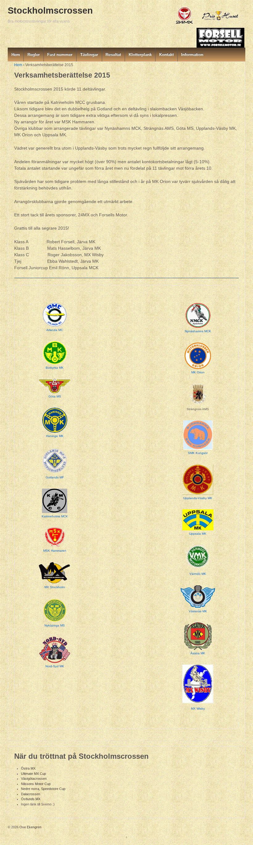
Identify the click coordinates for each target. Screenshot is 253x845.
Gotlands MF (55, 477)
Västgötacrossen (34, 778)
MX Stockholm (54, 587)
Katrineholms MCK (55, 516)
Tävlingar (89, 54)
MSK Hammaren (54, 550)
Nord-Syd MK (54, 666)
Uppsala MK (197, 533)
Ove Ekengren (30, 827)
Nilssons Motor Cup (36, 784)
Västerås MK (198, 611)
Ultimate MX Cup (33, 773)
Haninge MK (55, 436)
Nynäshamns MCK (198, 331)
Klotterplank (140, 54)
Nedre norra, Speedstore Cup (43, 789)
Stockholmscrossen (50, 10)
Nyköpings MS (54, 625)
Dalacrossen (30, 794)
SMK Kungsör (198, 453)
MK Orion (198, 372)
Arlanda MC (54, 330)
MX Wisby (198, 708)
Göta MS (54, 396)
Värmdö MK (197, 573)
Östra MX (28, 768)
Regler (33, 54)
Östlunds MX (30, 799)
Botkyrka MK (55, 367)
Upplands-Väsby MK (197, 498)
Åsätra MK (197, 653)
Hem (15, 54)
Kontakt (166, 54)
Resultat (113, 54)
